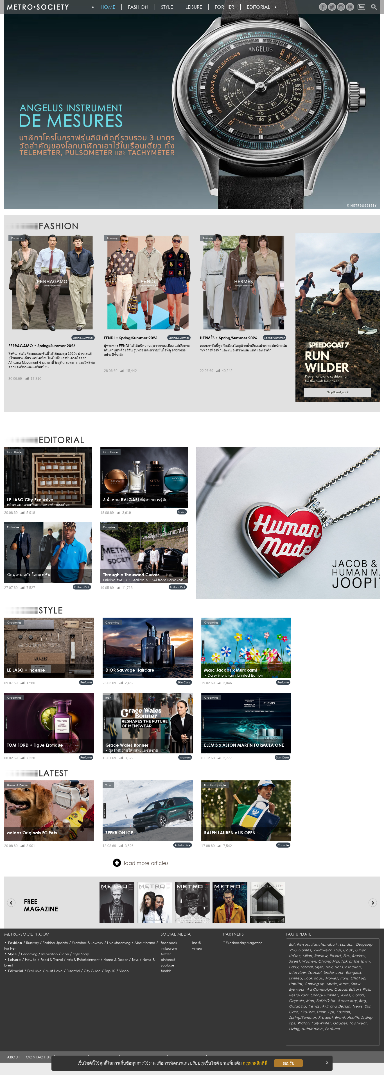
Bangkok (353, 972)
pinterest (168, 959)
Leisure (194, 7)
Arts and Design (336, 1006)
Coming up (314, 984)
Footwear (358, 1023)
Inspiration (49, 954)
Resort (335, 956)
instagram (169, 948)
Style (167, 7)
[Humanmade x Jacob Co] (288, 523)
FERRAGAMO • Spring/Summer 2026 (42, 345)
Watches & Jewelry (87, 943)
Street (294, 961)
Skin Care (184, 682)
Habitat (295, 984)
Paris (344, 978)
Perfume (86, 682)
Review (320, 956)
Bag (362, 1001)
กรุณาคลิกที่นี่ (255, 1063)
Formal (307, 967)
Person (303, 944)
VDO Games (300, 950)
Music (332, 984)
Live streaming (118, 943)
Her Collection (347, 967)
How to (31, 959)
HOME (108, 7)
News (357, 1006)
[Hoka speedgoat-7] (337, 317)
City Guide (92, 971)
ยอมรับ (288, 1063)
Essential (73, 971)
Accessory (347, 1001)
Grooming (29, 954)
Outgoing (364, 944)
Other (360, 950)
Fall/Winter (325, 1001)
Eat (292, 944)
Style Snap (81, 954)
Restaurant (298, 995)
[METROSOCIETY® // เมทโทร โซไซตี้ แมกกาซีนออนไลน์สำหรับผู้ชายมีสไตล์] (38, 7)
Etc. (346, 956)
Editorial (258, 7)
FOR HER (224, 7)
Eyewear (296, 989)
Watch (303, 1023)
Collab (358, 995)
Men (310, 1001)
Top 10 (110, 971)
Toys (135, 959)
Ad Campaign (319, 989)
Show (355, 984)
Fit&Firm (308, 1012)
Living (294, 1029)
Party (293, 967)
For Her (10, 948)
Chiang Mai (328, 961)
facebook (169, 943)
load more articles (146, 863)
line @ (196, 943)
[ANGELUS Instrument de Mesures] (192, 104)
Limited (295, 978)
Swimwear (322, 950)
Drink (321, 1012)
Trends (314, 1006)
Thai (337, 950)
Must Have (54, 971)
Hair (329, 967)
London (346, 944)
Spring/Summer (83, 337)
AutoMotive (183, 845)
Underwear (334, 972)
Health (353, 1017)
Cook (348, 950)
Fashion (138, 7)
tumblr (166, 971)
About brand (144, 943)
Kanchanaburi (324, 944)
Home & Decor (115, 959)
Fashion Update (55, 943)
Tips (331, 1012)
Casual (340, 989)
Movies (331, 978)
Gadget (340, 1023)
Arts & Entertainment (83, 959)
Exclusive (34, 971)
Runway (32, 943)
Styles (182, 512)
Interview (297, 972)
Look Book (313, 978)
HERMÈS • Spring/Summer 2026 (228, 337)
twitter (166, 954)
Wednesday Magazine (244, 943)
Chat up (358, 978)
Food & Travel (51, 959)
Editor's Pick (82, 587)
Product (325, 1017)
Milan (307, 956)
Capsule (283, 845)
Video (124, 971)
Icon (65, 954)
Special (314, 972)
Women (185, 757)
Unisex (294, 956)
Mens (344, 984)
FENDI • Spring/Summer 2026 (130, 337)
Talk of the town (355, 961)
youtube (167, 965)
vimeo (197, 948)
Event (340, 1017)
